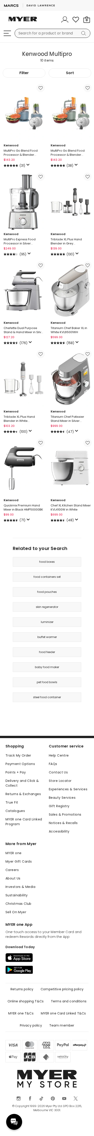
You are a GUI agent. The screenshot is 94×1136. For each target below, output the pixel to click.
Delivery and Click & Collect (22, 783)
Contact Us (58, 772)
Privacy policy (31, 1025)
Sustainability (16, 895)
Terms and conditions (68, 1001)
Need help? (14, 1122)
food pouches (47, 592)
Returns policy (21, 989)
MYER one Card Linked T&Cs (63, 1013)
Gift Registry (59, 806)
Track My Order (18, 755)
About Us (12, 878)
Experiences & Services (68, 789)
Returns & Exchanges (23, 794)
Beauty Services (62, 797)
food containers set (47, 577)
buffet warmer (47, 637)
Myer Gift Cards (18, 861)
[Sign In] (64, 19)
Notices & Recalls (63, 823)
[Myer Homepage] (23, 21)
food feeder (47, 652)
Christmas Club (18, 903)
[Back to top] (84, 1126)
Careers (12, 870)
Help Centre (59, 755)
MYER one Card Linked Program (23, 821)
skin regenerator (47, 607)
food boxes (47, 562)
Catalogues (15, 811)
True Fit (11, 802)
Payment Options (20, 764)
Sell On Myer (15, 912)
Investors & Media (20, 886)
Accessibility (59, 831)
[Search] (84, 33)
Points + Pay (15, 772)
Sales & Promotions (65, 814)
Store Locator (60, 780)
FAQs (53, 764)
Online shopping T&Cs (26, 1001)
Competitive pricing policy (62, 989)
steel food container (47, 697)
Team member (61, 1025)
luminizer (47, 622)
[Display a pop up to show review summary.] (28, 166)
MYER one (13, 853)
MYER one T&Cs (21, 1013)
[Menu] (7, 33)
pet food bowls (47, 682)
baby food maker (47, 667)
